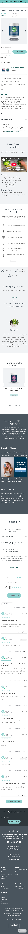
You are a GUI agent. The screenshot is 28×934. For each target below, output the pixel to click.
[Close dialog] (26, 457)
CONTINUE (20, 471)
